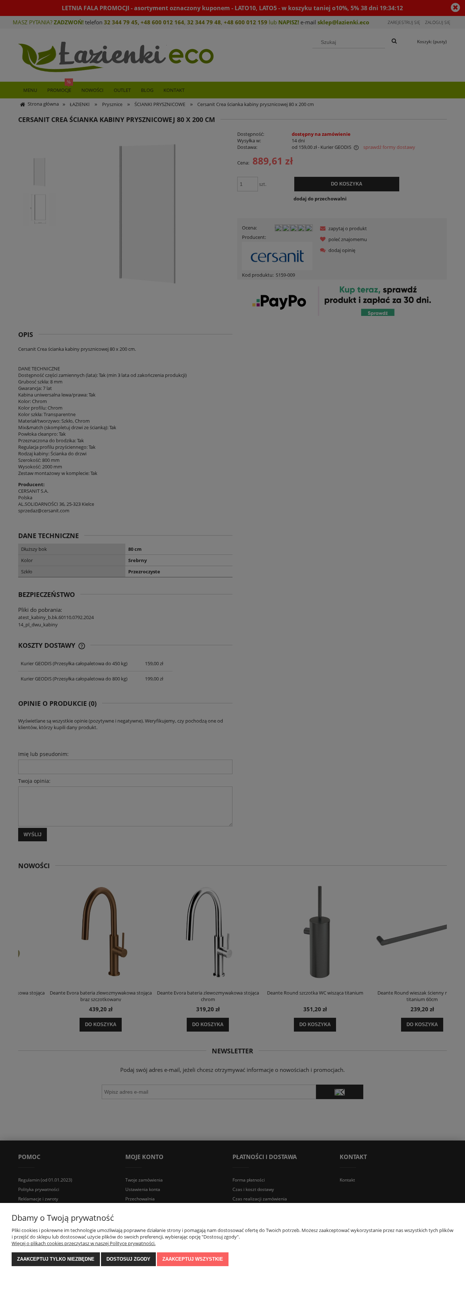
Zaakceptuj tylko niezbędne (55, 1259)
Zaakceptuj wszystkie (192, 1259)
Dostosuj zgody (128, 1259)
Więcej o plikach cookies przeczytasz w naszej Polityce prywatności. (83, 1243)
